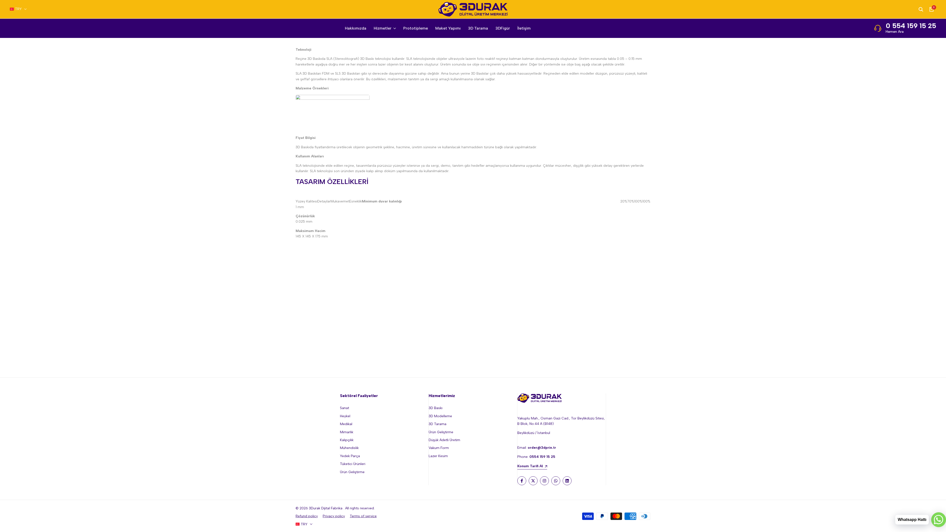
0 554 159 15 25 (911, 25)
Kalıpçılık (347, 440)
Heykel (345, 416)
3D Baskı (435, 408)
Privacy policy (334, 516)
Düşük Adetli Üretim (444, 440)
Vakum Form (439, 448)
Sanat (344, 408)
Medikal (346, 424)
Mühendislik (349, 448)
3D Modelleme (440, 416)
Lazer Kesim (438, 456)
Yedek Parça (350, 456)
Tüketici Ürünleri (352, 464)
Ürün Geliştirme (352, 472)
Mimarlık (346, 432)
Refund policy (307, 516)
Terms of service (363, 516)
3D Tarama (437, 424)
